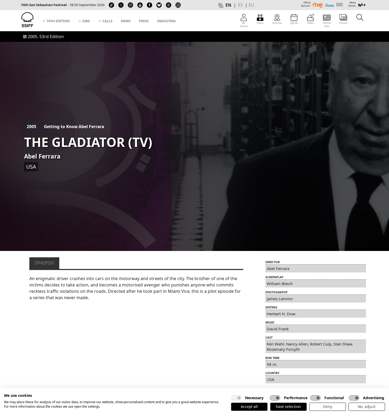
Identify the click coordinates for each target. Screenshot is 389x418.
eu (251, 5)
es (240, 5)
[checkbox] (236, 398)
